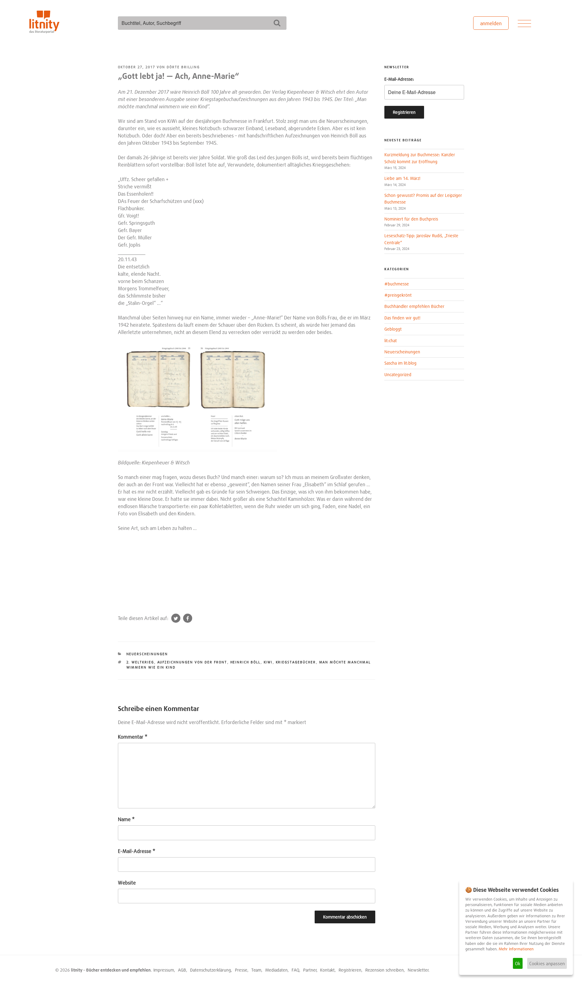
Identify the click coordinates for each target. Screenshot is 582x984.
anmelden (491, 23)
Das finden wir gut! (402, 317)
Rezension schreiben (384, 969)
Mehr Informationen (516, 949)
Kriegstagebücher (296, 662)
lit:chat (390, 340)
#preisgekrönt (398, 295)
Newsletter (418, 969)
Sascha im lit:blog (400, 363)
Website (127, 883)
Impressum (163, 969)
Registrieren (350, 969)
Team (256, 969)
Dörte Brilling (183, 67)
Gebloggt (393, 329)
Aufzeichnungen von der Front (192, 662)
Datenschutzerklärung (210, 969)
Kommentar (132, 737)
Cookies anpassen (547, 963)
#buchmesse (396, 283)
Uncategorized (397, 374)
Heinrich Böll (245, 662)
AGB (182, 969)
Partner (310, 969)
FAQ (295, 969)
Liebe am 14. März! (402, 178)
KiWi (268, 662)
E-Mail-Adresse (136, 851)
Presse (241, 969)
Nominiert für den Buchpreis (411, 218)
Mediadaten (276, 969)
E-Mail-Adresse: (399, 79)
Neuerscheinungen (147, 654)
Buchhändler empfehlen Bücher (414, 306)
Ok (517, 963)
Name (126, 819)
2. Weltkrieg (140, 662)
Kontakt (327, 969)
